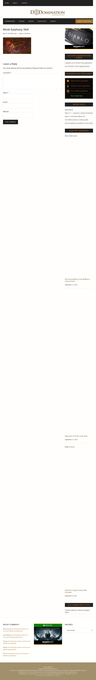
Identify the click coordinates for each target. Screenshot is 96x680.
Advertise (50, 675)
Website (6, 112)
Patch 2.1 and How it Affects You (75, 116)
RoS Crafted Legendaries (79, 91)
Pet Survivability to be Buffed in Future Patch (79, 123)
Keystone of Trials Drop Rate (76, 436)
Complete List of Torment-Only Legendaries (78, 63)
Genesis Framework (39, 673)
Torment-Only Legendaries (79, 81)
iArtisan (27, 673)
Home (36, 675)
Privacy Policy (57, 675)
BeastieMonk (69, 110)
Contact (45, 675)
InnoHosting (74, 673)
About (40, 675)
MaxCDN (62, 673)
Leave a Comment (24, 33)
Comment (7, 73)
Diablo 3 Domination (48, 12)
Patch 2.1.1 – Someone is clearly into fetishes (79, 113)
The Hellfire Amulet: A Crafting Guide (76, 120)
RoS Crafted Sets (76, 96)
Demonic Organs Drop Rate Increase (76, 591)
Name (5, 93)
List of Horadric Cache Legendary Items (77, 66)
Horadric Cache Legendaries (80, 86)
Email (5, 102)
